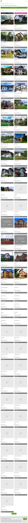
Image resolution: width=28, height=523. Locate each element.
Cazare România (2, 3)
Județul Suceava (7, 3)
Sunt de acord (25, 518)
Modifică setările (24, 521)
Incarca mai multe (14, 513)
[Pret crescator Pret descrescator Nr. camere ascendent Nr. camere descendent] (23, 10)
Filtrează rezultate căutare (14, 7)
